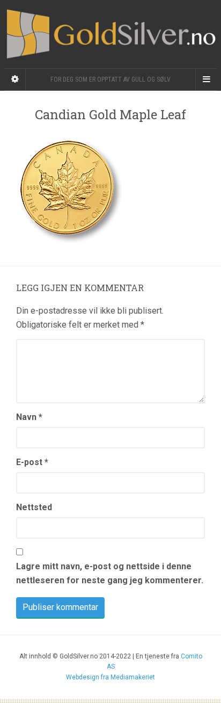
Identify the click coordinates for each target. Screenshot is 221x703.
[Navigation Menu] (206, 79)
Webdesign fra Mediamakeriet (110, 677)
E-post (32, 462)
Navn (29, 417)
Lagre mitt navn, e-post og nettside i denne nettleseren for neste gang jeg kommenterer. (109, 573)
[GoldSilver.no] (110, 34)
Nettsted (34, 507)
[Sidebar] (15, 79)
